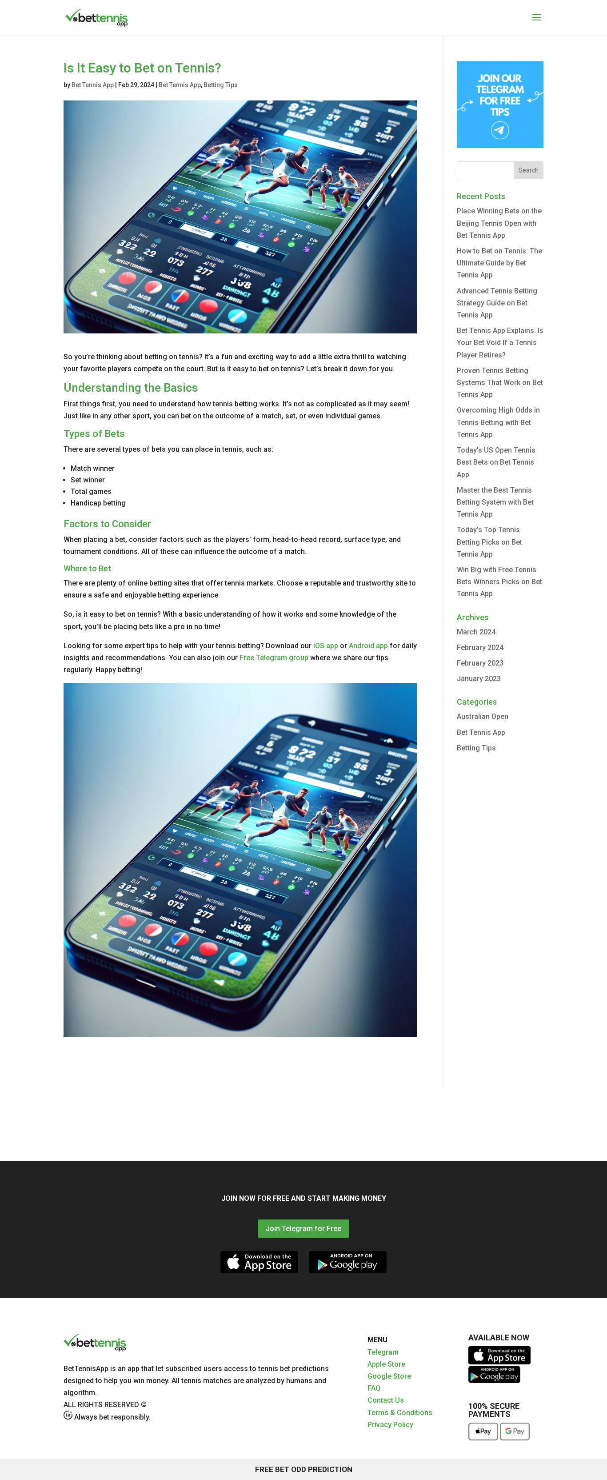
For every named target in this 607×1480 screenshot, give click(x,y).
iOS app (325, 646)
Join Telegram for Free (303, 1228)
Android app (368, 646)
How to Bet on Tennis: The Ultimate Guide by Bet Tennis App (499, 263)
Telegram (383, 1352)
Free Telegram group (274, 658)
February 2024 (480, 647)
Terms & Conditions (399, 1412)
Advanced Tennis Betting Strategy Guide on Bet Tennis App (497, 303)
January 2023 (479, 678)
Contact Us (385, 1400)
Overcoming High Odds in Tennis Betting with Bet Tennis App (498, 422)
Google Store (389, 1376)
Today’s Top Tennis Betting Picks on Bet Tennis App (489, 541)
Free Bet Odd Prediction (303, 1469)
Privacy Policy (390, 1424)
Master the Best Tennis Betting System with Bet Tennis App (495, 502)
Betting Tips (221, 84)
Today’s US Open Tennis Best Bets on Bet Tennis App (496, 462)
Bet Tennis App (93, 84)
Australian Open (482, 716)
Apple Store (386, 1364)
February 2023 (480, 663)
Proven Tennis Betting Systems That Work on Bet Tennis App (500, 382)
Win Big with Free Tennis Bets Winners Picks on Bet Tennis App (499, 582)
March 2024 (476, 632)
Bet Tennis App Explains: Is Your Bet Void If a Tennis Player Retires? (500, 342)
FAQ (373, 1388)
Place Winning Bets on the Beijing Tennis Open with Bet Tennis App (499, 223)
